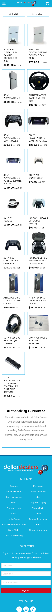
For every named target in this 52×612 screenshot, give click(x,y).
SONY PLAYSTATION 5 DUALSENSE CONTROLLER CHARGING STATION (11, 385)
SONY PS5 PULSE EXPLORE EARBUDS (38, 340)
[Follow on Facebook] (19, 609)
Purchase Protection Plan (14, 524)
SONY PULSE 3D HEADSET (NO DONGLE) (12, 340)
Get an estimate (13, 491)
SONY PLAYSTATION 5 (11, 96)
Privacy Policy (38, 508)
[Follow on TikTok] (33, 609)
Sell (38, 497)
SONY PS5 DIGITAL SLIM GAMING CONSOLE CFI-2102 (11, 55)
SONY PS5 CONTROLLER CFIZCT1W (10, 261)
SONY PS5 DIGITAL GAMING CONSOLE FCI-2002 (38, 53)
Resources (38, 486)
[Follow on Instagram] (26, 609)
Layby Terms (13, 519)
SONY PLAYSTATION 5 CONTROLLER (11, 138)
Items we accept (14, 497)
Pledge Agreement (38, 530)
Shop (13, 513)
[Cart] (47, 3)
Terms (38, 513)
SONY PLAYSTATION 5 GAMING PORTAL (38, 138)
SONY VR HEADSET (8, 219)
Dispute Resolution (38, 519)
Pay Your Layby (38, 502)
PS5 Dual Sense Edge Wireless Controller (38, 261)
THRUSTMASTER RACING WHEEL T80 (37, 98)
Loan (13, 502)
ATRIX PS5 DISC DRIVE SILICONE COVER (12, 300)
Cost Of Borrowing (14, 535)
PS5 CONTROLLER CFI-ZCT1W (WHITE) (38, 221)
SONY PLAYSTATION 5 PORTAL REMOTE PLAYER (12, 179)
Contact (14, 486)
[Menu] (4, 3)
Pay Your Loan (14, 508)
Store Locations (38, 491)
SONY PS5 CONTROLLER (36, 176)
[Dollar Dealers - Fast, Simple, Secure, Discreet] (26, 3)
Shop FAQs (13, 530)
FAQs (38, 524)
